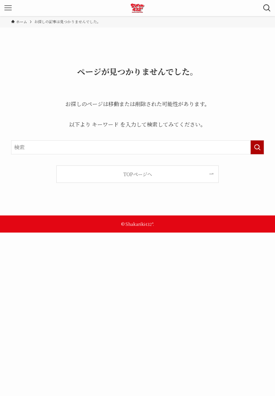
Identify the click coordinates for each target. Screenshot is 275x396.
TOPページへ (137, 174)
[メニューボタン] (8, 8)
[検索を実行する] (257, 147)
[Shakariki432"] (137, 8)
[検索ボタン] (267, 8)
